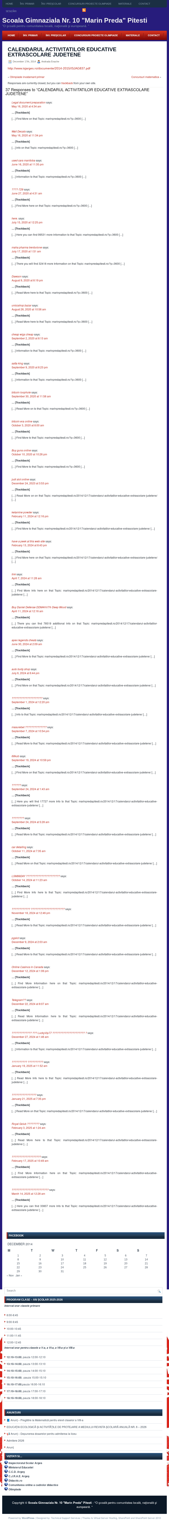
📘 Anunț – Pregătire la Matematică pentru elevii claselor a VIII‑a (45, 1420)
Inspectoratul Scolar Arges (25, 1463)
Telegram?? (19, 1000)
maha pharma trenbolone (27, 247)
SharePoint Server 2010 (148, 1518)
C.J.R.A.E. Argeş (19, 1476)
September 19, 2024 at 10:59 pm (31, 760)
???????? (18, 818)
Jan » (19, 1275)
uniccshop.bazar (21, 305)
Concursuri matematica (145, 77)
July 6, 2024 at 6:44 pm (25, 673)
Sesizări (11, 11)
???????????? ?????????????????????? (38, 909)
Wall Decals (19, 131)
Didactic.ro (15, 1480)
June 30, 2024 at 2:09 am (27, 644)
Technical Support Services (65, 1518)
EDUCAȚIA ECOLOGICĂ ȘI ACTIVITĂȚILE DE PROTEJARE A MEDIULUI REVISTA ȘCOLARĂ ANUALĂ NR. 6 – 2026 (77, 1427)
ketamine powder (22, 512)
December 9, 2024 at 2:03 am (29, 942)
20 (125, 1263)
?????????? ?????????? (27, 1062)
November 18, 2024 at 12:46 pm (31, 913)
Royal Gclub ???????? (25, 1124)
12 (105, 1259)
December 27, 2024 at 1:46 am (30, 1037)
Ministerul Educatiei (21, 1467)
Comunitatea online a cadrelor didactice (33, 1485)
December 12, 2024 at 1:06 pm (30, 971)
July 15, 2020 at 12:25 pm (27, 222)
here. (15, 218)
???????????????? (24, 1095)
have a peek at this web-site (28, 541)
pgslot (15, 938)
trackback (67, 83)
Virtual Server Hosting (105, 1518)
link (14, 574)
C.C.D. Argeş (17, 1472)
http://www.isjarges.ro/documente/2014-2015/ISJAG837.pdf (49, 68)
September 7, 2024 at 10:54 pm (30, 731)
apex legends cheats (24, 640)
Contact (144, 3)
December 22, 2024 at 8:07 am (30, 1004)
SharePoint (124, 1518)
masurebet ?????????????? (29, 727)
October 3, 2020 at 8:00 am (28, 425)
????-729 (17, 189)
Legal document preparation (29, 102)
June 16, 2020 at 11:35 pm (28, 164)
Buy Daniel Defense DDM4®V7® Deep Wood (39, 607)
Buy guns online (21, 450)
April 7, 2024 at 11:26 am (27, 578)
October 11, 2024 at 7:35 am (29, 851)
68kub (15, 756)
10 (62, 1259)
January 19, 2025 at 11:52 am (29, 1066)
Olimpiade (15, 1489)
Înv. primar (27, 3)
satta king (17, 363)
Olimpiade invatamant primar (27, 77)
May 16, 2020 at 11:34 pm (27, 135)
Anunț (10, 1447)
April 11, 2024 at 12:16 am (27, 611)
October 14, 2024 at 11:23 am (29, 880)
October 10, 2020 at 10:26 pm (29, 454)
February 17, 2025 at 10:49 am (30, 1160)
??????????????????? (26, 1156)
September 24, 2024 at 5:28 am (30, 822)
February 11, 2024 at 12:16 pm (30, 516)
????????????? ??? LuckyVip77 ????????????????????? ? (49, 1033)
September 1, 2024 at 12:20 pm (30, 702)
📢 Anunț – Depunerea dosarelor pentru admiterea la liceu (42, 1433)
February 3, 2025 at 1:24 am (28, 1127)
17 (62, 1263)
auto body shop (21, 669)
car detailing (19, 847)
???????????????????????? (30, 1189)
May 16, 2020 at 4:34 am (26, 106)
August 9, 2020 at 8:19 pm (27, 280)
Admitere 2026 (15, 1440)
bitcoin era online (22, 421)
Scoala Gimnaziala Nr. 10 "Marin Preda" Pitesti (74, 20)
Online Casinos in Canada (27, 967)
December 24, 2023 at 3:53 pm (30, 483)
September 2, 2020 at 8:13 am (30, 338)
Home (9, 3)
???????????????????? (27, 698)
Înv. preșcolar (51, 3)
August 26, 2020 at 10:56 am (29, 309)
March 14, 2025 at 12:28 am (28, 1193)
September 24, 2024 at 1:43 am (30, 789)
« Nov (10, 1275)
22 (18, 1267)
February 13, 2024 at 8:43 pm (29, 545)
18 (84, 1263)
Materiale (125, 3)
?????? (16, 785)
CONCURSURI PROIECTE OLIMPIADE (89, 3)
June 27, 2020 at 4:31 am (27, 193)
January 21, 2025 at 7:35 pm (29, 1098)
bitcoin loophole (21, 392)
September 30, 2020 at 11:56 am (31, 396)
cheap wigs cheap (22, 334)
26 (105, 1267)
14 (146, 1259)
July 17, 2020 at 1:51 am (26, 251)
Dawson (17, 276)
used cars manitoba (23, 160)
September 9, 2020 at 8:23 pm (30, 367)
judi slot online (20, 479)
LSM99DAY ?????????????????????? (36, 876)
